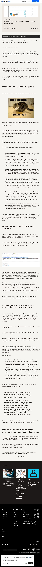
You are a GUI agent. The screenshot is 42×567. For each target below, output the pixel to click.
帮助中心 (24, 512)
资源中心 (35, 518)
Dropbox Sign (4, 512)
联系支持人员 (25, 516)
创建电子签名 (15, 521)
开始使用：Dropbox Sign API (28, 523)
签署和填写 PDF (15, 516)
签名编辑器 (15, 523)
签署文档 (14, 514)
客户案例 (35, 515)
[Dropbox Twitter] (2, 544)
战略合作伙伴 (38, 514)
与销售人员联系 (26, 514)
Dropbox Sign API (5, 514)
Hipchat (11, 370)
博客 (4, 19)
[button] (30, 1)
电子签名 (14, 512)
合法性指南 (35, 522)
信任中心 (35, 525)
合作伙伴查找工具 (38, 517)
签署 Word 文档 (15, 525)
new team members (22, 453)
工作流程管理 (8, 19)
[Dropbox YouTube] (7, 544)
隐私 (3, 536)
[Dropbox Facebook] (5, 544)
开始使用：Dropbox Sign (27, 521)
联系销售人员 (24, 1)
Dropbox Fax (4, 516)
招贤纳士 (3, 531)
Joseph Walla (12, 284)
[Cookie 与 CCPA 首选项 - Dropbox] (17, 560)
